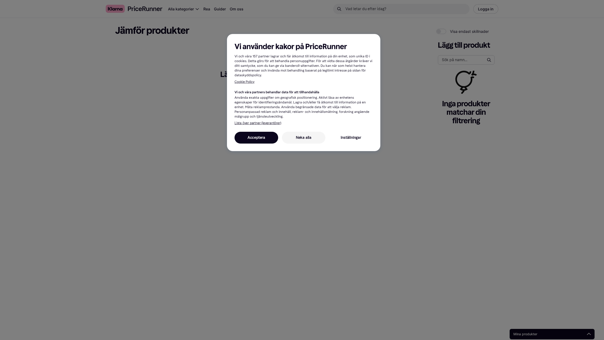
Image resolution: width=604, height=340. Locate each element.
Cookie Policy (245, 82)
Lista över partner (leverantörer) (258, 123)
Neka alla (303, 137)
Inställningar (351, 137)
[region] (303, 92)
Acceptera (256, 137)
